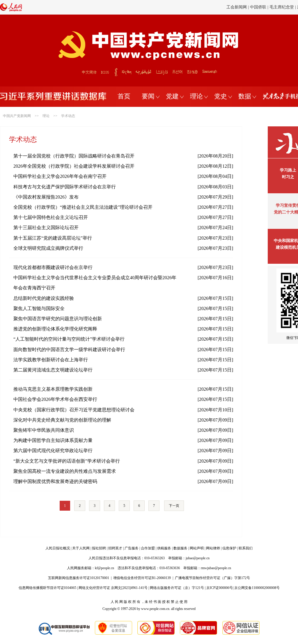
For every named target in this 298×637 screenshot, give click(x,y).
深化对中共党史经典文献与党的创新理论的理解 (62, 419)
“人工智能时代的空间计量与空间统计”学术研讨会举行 (69, 339)
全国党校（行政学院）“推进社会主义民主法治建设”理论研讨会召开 (82, 207)
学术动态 (68, 116)
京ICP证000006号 (219, 588)
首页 (124, 96)
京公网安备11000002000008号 (257, 588)
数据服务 (180, 548)
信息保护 (229, 548)
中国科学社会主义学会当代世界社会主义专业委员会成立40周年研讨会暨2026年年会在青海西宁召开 (94, 282)
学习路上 (288, 170)
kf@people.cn (104, 568)
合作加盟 (148, 548)
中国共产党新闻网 (17, 116)
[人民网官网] (11, 10)
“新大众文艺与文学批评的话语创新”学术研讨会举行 (66, 461)
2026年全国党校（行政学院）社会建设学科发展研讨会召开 (73, 166)
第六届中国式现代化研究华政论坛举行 (53, 450)
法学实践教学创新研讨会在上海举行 (50, 359)
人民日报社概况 (57, 548)
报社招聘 (99, 548)
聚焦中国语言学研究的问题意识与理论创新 (57, 318)
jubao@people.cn (198, 558)
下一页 (174, 506)
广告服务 (132, 548)
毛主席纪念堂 (281, 7)
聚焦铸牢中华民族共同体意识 (43, 430)
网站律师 (213, 548)
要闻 (148, 96)
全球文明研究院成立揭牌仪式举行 (48, 248)
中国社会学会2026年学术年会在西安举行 (55, 399)
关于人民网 (81, 548)
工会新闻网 (236, 7)
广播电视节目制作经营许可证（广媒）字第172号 (212, 578)
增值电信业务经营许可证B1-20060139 (142, 578)
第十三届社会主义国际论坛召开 (46, 227)
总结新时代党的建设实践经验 (43, 298)
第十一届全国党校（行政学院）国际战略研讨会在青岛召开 (73, 155)
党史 (220, 96)
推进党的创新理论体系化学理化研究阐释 (55, 328)
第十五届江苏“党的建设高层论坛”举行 (52, 238)
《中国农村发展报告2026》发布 (46, 196)
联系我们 (246, 548)
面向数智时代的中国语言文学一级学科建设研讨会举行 (69, 349)
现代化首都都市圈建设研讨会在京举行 (53, 267)
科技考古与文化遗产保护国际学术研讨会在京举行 (64, 186)
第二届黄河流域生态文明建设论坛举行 (53, 369)
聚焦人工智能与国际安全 (39, 308)
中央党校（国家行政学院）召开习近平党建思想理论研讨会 (73, 409)
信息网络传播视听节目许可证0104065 (47, 588)
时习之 (288, 177)
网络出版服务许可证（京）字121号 (177, 588)
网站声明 (197, 548)
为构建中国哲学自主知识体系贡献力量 (53, 440)
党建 (172, 96)
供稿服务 (164, 548)
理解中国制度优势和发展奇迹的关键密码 (55, 481)
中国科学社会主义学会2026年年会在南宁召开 (60, 176)
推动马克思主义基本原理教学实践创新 (53, 389)
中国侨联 (258, 7)
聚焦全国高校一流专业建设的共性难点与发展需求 (64, 471)
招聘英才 (115, 548)
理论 (196, 96)
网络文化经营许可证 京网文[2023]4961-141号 (113, 588)
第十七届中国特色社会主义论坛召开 (50, 217)
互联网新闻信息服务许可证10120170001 (78, 578)
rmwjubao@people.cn (216, 568)
